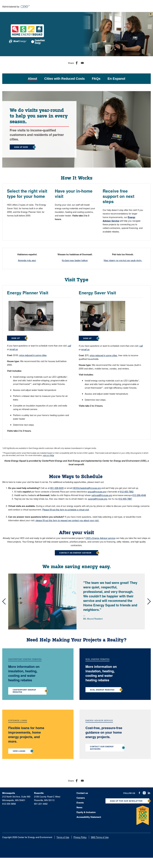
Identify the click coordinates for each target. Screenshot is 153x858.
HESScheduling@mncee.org (87, 487)
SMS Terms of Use (100, 837)
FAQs (96, 78)
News (79, 807)
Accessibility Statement (88, 817)
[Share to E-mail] (82, 63)
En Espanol (116, 78)
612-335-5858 (9, 803)
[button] (4, 601)
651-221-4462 (41, 803)
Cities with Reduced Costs (64, 78)
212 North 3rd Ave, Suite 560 (16, 796)
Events (80, 802)
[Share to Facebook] (76, 63)
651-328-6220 (57, 487)
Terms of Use (62, 837)
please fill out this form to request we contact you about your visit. (67, 520)
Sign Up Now (21, 147)
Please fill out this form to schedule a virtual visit (65, 509)
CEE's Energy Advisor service (100, 538)
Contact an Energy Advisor (75, 552)
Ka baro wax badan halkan (75, 260)
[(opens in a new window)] (139, 793)
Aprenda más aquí (27, 260)
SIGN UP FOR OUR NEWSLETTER (126, 801)
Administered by (11, 6)
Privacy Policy (80, 837)
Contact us (82, 793)
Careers (80, 797)
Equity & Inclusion (86, 812)
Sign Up (16, 338)
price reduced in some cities (33, 355)
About (32, 78)
